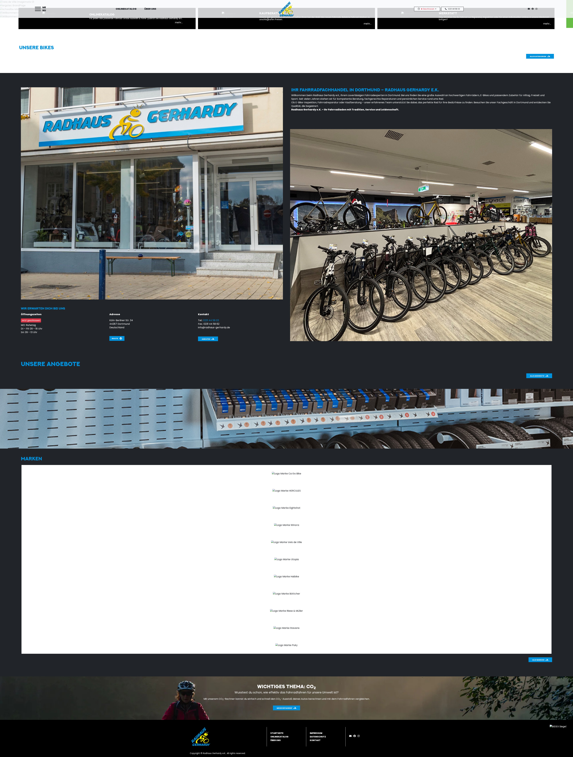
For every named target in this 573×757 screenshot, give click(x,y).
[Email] (351, 736)
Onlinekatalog (126, 9)
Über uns (150, 9)
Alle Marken (538, 660)
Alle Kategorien (538, 56)
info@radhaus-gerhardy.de (214, 327)
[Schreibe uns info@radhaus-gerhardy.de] (529, 8)
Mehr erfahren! (284, 708)
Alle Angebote (537, 376)
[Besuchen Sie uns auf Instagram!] (537, 8)
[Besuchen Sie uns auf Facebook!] (534, 8)
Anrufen (206, 339)
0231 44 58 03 (454, 9)
